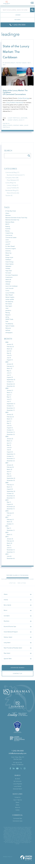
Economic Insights (10, 248)
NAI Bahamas (9, 301)
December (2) (11, 461)
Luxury (7, 290)
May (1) (9, 371)
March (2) (9, 349)
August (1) (10, 360)
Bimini (5, 610)
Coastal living (9, 233)
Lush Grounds (9, 288)
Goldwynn (8, 259)
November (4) (11, 480)
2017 (6, 517)
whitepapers (8, 332)
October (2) (10, 493)
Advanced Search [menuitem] (17, 789)
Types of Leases (9, 326)
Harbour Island (8, 637)
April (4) (9, 351)
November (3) (11, 496)
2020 (6, 482)
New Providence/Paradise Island (13, 648)
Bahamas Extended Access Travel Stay (16, 218)
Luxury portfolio (14, 118)
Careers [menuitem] (17, 810)
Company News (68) (11, 178)
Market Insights (9, 297)
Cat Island (6, 616)
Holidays (7, 268)
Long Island (7, 642)
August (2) (10, 452)
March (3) (9, 368)
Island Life (8, 279)
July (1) (9, 375)
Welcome (8, 328)
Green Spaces (9, 264)
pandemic (8, 310)
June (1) (9, 373)
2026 (6, 342)
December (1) (11, 410)
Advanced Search (17, 15)
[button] (32, 10)
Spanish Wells (7, 658)
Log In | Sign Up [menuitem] (17, 800)
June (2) (9, 476)
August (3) (10, 377)
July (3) (9, 358)
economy (8, 251)
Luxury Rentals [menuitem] (17, 786)
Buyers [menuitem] (17, 802)
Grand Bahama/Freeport (11, 632)
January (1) (10, 390)
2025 (6, 362)
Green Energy (9, 262)
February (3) (10, 346)
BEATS (7, 224)
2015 (6, 532)
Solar (6, 321)
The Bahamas (9, 324)
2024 (6, 388)
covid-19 (21, 120)
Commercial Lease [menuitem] (17, 821)
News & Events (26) (13, 193)
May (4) (9, 353)
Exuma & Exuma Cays (10, 626)
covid (7, 240)
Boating (7, 226)
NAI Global (8, 304)
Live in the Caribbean (11, 286)
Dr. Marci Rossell (10, 246)
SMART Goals (9, 319)
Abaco (7, 213)
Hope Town (8, 271)
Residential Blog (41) (11, 190)
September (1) (11, 404)
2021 (6, 463)
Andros (6, 600)
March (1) (9, 392)
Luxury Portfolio (9, 293)
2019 (6, 500)
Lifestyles (12, 583)
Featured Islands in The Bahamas (17, 575)
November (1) (11, 408)
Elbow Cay (8, 253)
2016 (6, 526)
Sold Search (18, 19)
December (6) (11, 386)
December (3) (11, 434)
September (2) (11, 478)
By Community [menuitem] (17, 781)
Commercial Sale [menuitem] (17, 818)
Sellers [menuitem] (17, 805)
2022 (6, 436)
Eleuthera (6, 621)
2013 (6, 537)
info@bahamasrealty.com (17, 753)
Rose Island (7, 653)
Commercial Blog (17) (12, 172)
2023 (6, 412)
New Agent (8, 306)
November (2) (11, 384)
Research (8, 315)
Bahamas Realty (10, 63)
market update (13, 120)
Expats (7, 255)
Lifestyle (7, 284)
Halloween (8, 266)
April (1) (9, 395)
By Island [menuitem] (17, 779)
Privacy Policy (7, 856)
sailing (7, 317)
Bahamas (7, 215)
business (7, 229)
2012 (6, 554)
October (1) (10, 382)
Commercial (8, 235)
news (6, 308)
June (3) (9, 355)
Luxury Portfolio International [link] (14, 102)
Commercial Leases (10, 237)
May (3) (9, 445)
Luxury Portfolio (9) (13, 188)
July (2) (9, 450)
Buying (7, 231)
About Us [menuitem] (17, 807)
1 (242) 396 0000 (17, 751)
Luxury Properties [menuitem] (17, 784)
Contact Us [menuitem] (17, 797)
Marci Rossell (9, 295)
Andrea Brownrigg (23, 98)
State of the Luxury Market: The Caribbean (16, 51)
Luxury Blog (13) (10, 183)
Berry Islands (7, 605)
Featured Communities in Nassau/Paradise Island (17, 579)
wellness (7, 330)
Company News (18, 125)
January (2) (10, 364)
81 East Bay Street (10, 211)
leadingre (23, 118)
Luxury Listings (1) (12, 185)
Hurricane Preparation (11, 275)
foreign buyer (9, 257)
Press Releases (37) (13, 180)
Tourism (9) (8, 195)
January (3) (10, 344)
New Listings (22, 583)
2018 (6, 511)
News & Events (7, 125)
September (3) (11, 379)
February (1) (10, 366)
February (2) (10, 513)
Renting (7, 313)
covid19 (7, 244)
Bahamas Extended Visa (12, 220)
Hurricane (8, 273)
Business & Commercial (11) (15, 175)
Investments (8, 277)
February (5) (10, 467)
